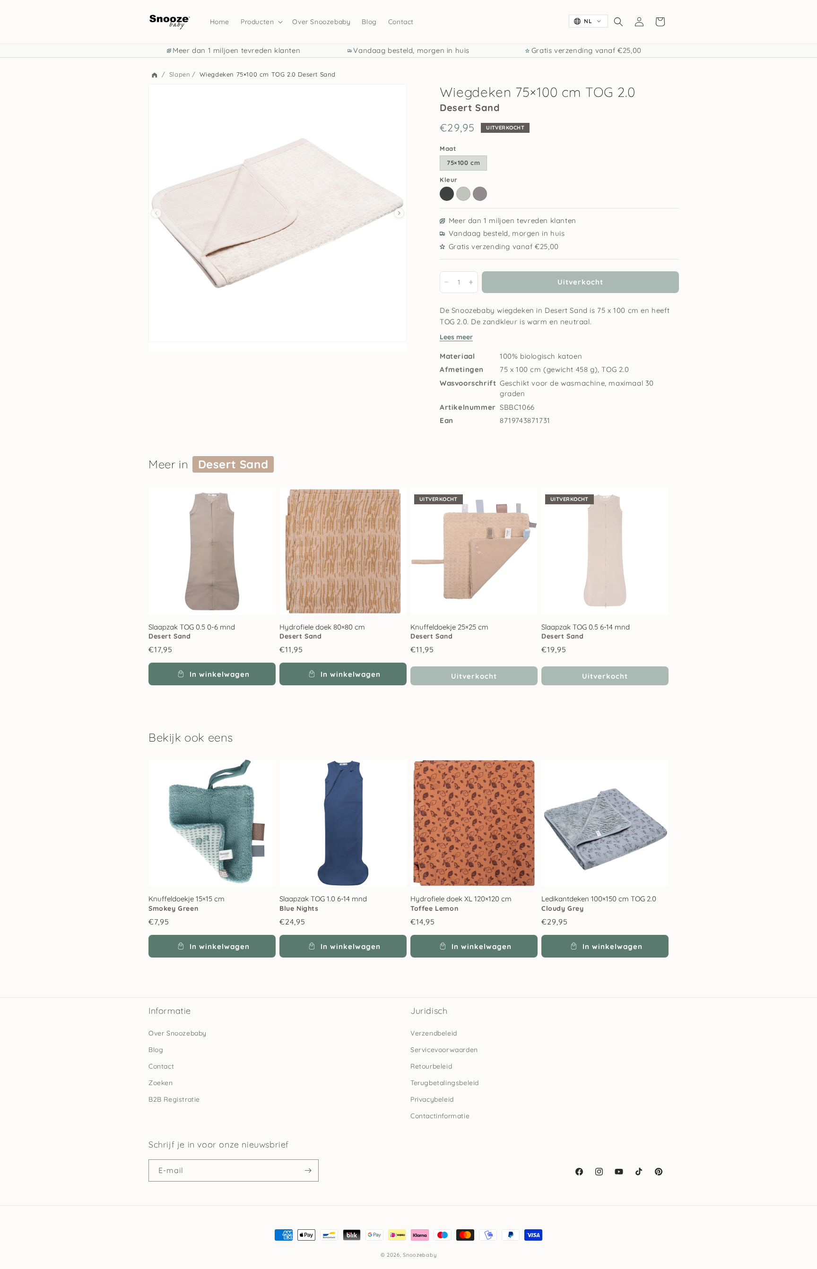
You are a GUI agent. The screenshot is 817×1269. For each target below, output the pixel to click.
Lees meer (456, 337)
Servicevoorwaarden (444, 1049)
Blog (155, 1049)
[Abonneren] (307, 1170)
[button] (261, 22)
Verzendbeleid (433, 1033)
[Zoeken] (618, 21)
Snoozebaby (419, 1255)
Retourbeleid (431, 1066)
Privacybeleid (432, 1099)
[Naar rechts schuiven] (399, 213)
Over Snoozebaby (177, 1033)
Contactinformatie (439, 1116)
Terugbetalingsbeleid (444, 1083)
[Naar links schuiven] (156, 213)
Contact (161, 1066)
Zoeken (160, 1083)
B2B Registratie (174, 1099)
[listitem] (447, 194)
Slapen (180, 74)
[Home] (154, 75)
